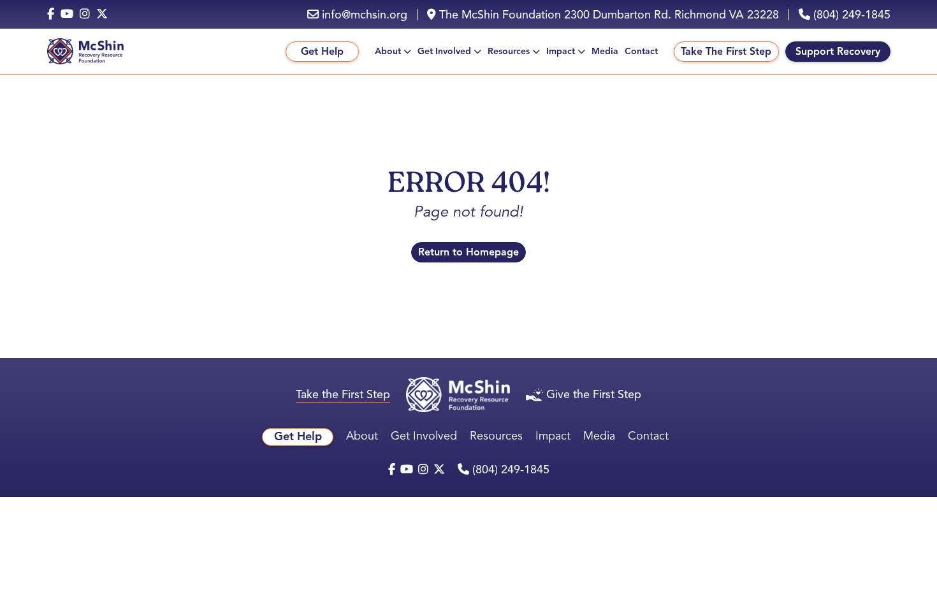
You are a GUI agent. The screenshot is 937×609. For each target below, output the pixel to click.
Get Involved (444, 51)
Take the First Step (343, 394)
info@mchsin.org (363, 14)
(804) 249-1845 (850, 14)
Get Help (322, 51)
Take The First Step (726, 51)
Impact (560, 51)
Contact (641, 51)
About (388, 51)
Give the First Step (593, 394)
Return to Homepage (468, 252)
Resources (509, 51)
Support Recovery (837, 51)
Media (605, 51)
